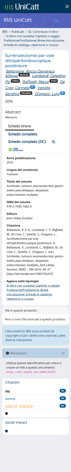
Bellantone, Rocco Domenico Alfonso (29, 73)
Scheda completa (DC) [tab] (27, 141)
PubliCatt (17, 32)
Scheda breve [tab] (19, 126)
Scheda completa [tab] (22, 134)
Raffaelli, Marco (35, 81)
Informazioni (17, 353)
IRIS (4, 32)
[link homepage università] (22, 6)
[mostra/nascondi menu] (67, 6)
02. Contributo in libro (43, 32)
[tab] (54, 141)
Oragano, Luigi (47, 93)
